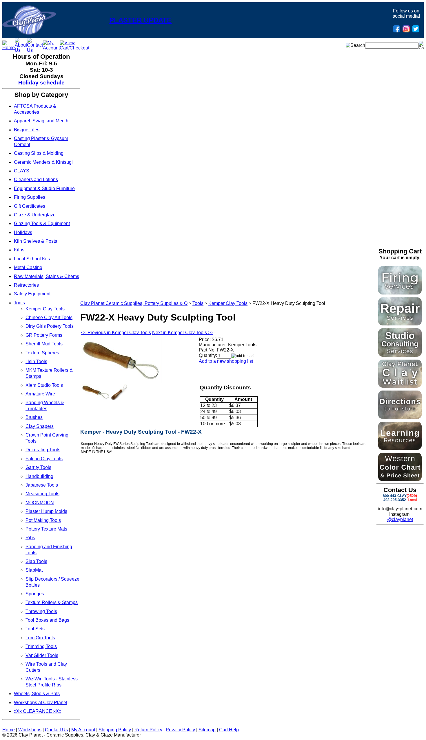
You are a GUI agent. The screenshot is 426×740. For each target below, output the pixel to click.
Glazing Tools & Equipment (42, 223)
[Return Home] (29, 33)
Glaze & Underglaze (35, 214)
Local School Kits (32, 258)
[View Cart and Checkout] (74, 47)
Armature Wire (40, 393)
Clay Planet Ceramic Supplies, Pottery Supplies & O (133, 303)
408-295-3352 (394, 500)
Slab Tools (36, 561)
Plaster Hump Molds (46, 511)
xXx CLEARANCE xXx (37, 711)
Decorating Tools (43, 449)
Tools (19, 302)
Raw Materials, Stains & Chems (46, 276)
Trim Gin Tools (40, 637)
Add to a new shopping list (226, 361)
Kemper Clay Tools (45, 308)
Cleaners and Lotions (36, 179)
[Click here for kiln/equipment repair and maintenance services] (400, 323)
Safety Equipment (32, 293)
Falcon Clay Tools (44, 458)
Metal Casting (28, 267)
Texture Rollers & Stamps (52, 602)
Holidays (23, 232)
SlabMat (34, 570)
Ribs (30, 537)
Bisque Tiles (26, 129)
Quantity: (208, 355)
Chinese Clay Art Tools (49, 317)
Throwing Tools (41, 611)
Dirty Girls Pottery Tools (50, 326)
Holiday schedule (41, 83)
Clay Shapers (40, 426)
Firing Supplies (29, 197)
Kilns (19, 249)
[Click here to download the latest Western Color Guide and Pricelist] (400, 479)
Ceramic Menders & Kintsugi (43, 162)
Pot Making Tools (43, 520)
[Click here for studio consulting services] (400, 355)
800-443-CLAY (395, 496)
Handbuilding (39, 476)
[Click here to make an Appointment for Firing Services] (400, 292)
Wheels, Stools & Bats (37, 693)
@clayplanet (400, 519)
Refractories (26, 285)
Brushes (34, 417)
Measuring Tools (42, 493)
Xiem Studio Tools (44, 385)
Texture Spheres (42, 352)
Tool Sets (35, 628)
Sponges (35, 593)
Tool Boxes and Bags (47, 620)
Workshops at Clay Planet (40, 702)
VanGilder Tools (42, 655)
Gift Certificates (29, 206)
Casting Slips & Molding (38, 153)
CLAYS (21, 170)
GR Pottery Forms (44, 335)
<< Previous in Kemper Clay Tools (116, 332)
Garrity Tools (38, 467)
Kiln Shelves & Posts (35, 241)
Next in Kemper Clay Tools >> (182, 332)
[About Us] (21, 50)
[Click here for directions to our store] (400, 417)
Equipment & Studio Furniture (44, 188)
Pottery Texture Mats (46, 529)
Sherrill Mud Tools (44, 343)
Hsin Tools (36, 361)
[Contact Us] (35, 50)
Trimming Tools (41, 646)
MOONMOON (40, 502)
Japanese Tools (42, 485)
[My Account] (51, 47)
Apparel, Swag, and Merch (41, 120)
